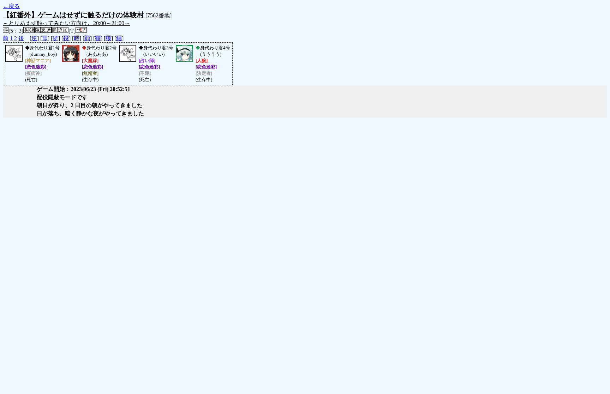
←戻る (11, 6)
